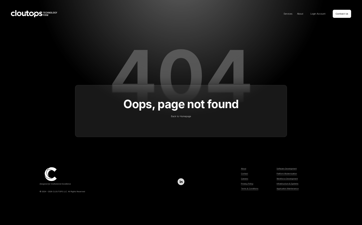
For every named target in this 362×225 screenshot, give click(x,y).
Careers (244, 178)
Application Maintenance (288, 188)
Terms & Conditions (249, 188)
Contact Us (342, 13)
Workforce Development (287, 178)
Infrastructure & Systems (287, 183)
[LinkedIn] (181, 181)
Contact (244, 173)
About (300, 13)
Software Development (287, 168)
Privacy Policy (247, 183)
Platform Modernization (287, 173)
